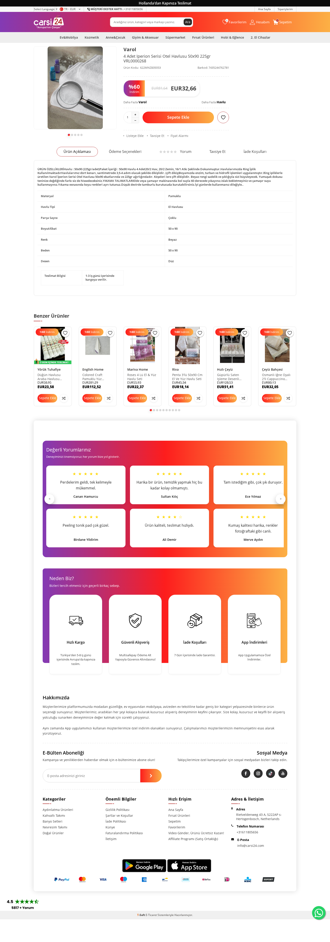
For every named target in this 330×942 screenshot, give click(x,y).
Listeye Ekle (135, 136)
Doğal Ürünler (53, 833)
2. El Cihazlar (260, 37)
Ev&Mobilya (69, 37)
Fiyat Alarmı (179, 136)
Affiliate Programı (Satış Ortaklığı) (193, 839)
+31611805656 (117, 9)
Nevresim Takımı (55, 827)
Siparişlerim (285, 9)
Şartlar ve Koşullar (119, 815)
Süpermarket (175, 37)
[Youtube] (282, 773)
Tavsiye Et (157, 136)
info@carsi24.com (250, 845)
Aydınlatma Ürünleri (58, 810)
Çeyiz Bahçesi (272, 369)
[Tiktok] (270, 773)
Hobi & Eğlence (232, 37)
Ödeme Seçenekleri (125, 151)
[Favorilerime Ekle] (65, 333)
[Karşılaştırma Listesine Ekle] (63, 398)
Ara (187, 22)
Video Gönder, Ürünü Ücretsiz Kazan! (196, 833)
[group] (75, 87)
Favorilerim (176, 827)
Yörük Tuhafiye (49, 369)
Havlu (221, 102)
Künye (110, 827)
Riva (175, 369)
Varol (129, 49)
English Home (92, 369)
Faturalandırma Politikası (124, 833)
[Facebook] (245, 773)
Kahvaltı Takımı (54, 815)
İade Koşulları (255, 151)
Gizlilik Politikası (118, 810)
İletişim (111, 839)
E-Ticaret (151, 915)
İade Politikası (116, 821)
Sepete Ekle (178, 117)
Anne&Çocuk (115, 37)
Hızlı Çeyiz (225, 369)
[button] (69, 135)
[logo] (49, 22)
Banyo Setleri (52, 821)
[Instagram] (258, 773)
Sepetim (174, 821)
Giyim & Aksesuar (145, 37)
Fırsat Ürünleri (203, 37)
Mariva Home (137, 369)
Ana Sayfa (264, 9)
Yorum (185, 151)
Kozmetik (92, 37)
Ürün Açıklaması (77, 151)
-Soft (141, 915)
